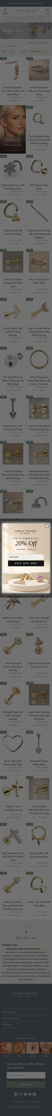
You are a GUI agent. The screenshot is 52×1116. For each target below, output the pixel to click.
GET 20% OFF (26, 563)
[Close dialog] (47, 526)
